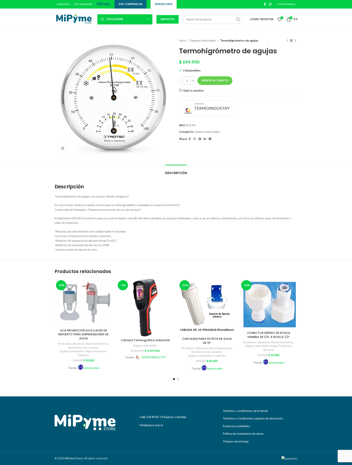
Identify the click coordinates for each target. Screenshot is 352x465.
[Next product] (295, 40)
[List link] (259, 411)
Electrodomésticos (97, 343)
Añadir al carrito (214, 80)
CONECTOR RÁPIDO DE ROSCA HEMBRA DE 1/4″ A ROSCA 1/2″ (268, 335)
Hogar (88, 351)
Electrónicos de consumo (83, 347)
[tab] (176, 171)
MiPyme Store (74, 458)
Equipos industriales (203, 40)
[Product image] (83, 303)
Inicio (182, 40)
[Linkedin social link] (204, 139)
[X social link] (194, 139)
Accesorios (64, 343)
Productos (100, 351)
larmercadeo (91, 368)
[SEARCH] (238, 19)
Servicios (168, 19)
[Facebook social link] (265, 4)
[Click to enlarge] (63, 148)
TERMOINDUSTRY (212, 108)
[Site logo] (103, 4)
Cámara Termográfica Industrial (145, 340)
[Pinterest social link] (199, 139)
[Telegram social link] (210, 139)
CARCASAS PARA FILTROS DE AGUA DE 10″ (207, 341)
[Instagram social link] (270, 4)
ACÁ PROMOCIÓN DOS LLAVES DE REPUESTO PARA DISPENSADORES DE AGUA (83, 334)
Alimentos (79, 343)
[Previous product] (287, 40)
